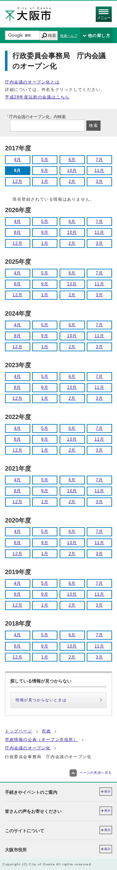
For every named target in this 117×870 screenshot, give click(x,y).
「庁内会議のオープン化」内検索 (35, 116)
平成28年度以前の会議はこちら (37, 97)
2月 (72, 181)
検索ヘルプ (68, 36)
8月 (17, 232)
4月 (17, 159)
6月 (72, 159)
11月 (100, 170)
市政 (46, 731)
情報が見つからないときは (41, 700)
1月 (44, 181)
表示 (107, 791)
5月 (44, 159)
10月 (72, 170)
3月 (99, 181)
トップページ (18, 731)
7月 (99, 159)
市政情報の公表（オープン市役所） (41, 739)
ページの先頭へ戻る (96, 772)
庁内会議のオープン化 (28, 748)
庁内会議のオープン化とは (32, 82)
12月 (17, 181)
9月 (44, 170)
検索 (52, 35)
